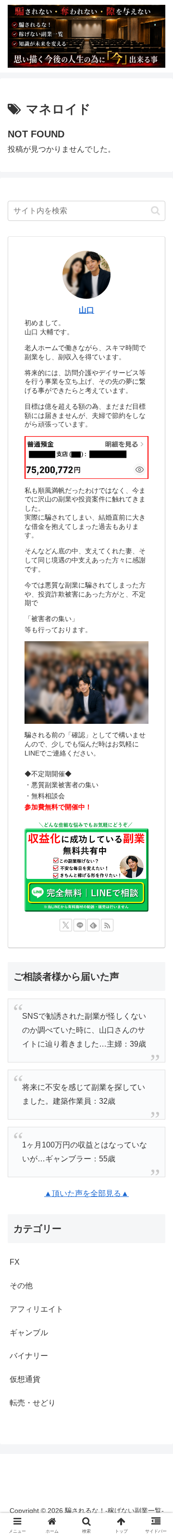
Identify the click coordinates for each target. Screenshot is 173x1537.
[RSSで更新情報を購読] (107, 925)
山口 (86, 310)
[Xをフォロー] (66, 925)
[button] (155, 210)
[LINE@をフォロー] (80, 925)
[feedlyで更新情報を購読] (93, 925)
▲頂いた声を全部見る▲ (86, 1193)
